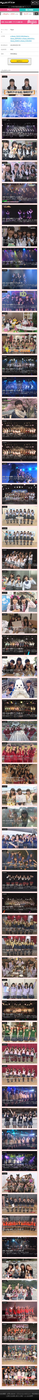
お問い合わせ (11, 1393)
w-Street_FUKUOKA (26, 41)
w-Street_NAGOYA (27, 38)
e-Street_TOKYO (15, 36)
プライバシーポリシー (24, 1393)
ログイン (19, 61)
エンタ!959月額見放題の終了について (19, 7)
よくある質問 (28, 1396)
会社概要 (3, 1393)
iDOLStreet (24, 36)
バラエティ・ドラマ (10, 14)
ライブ (27, 14)
